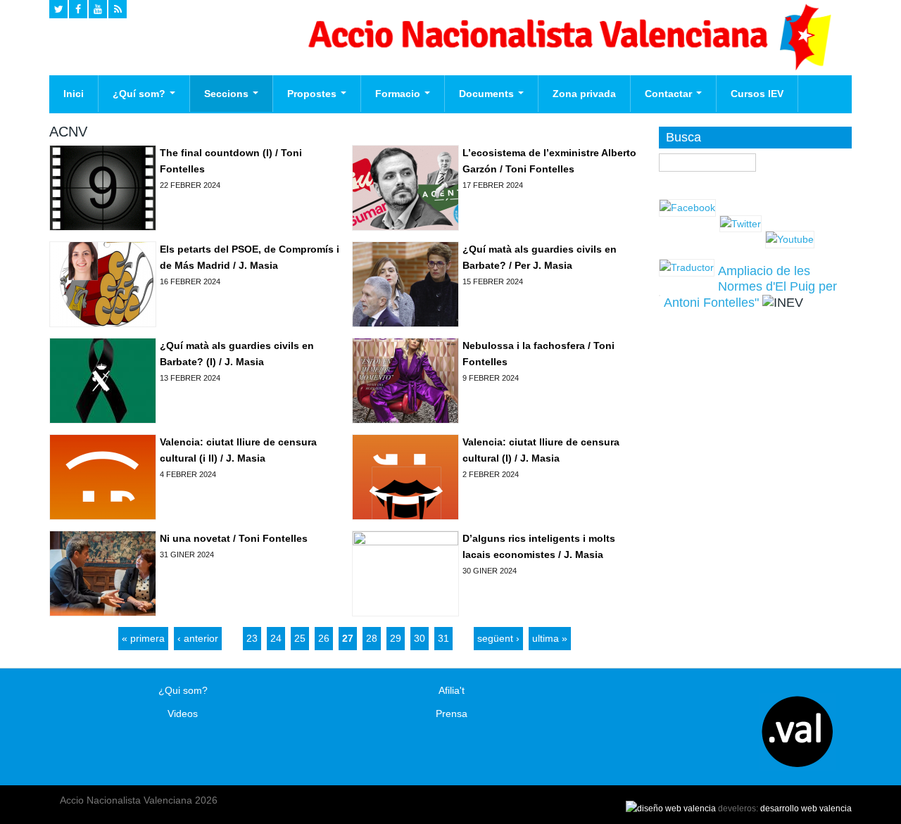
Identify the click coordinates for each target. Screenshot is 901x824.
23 (252, 638)
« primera (143, 638)
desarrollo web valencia (806, 808)
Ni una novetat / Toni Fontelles (234, 538)
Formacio (399, 93)
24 (276, 638)
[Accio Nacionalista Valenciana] (567, 66)
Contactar (670, 93)
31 (443, 638)
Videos (183, 713)
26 (323, 638)
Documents (488, 93)
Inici (73, 93)
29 (395, 638)
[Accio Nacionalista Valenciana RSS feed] (117, 9)
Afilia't (452, 690)
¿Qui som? (183, 690)
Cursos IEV (757, 93)
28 (371, 638)
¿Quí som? (140, 93)
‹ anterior (197, 638)
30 (419, 638)
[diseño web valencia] (671, 808)
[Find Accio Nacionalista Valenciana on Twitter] (58, 9)
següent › (498, 638)
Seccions (227, 93)
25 (299, 638)
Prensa (451, 713)
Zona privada (584, 93)
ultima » (549, 638)
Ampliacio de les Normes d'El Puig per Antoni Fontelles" (750, 287)
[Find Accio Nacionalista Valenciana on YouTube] (98, 9)
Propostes (313, 93)
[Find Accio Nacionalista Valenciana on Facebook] (78, 9)
